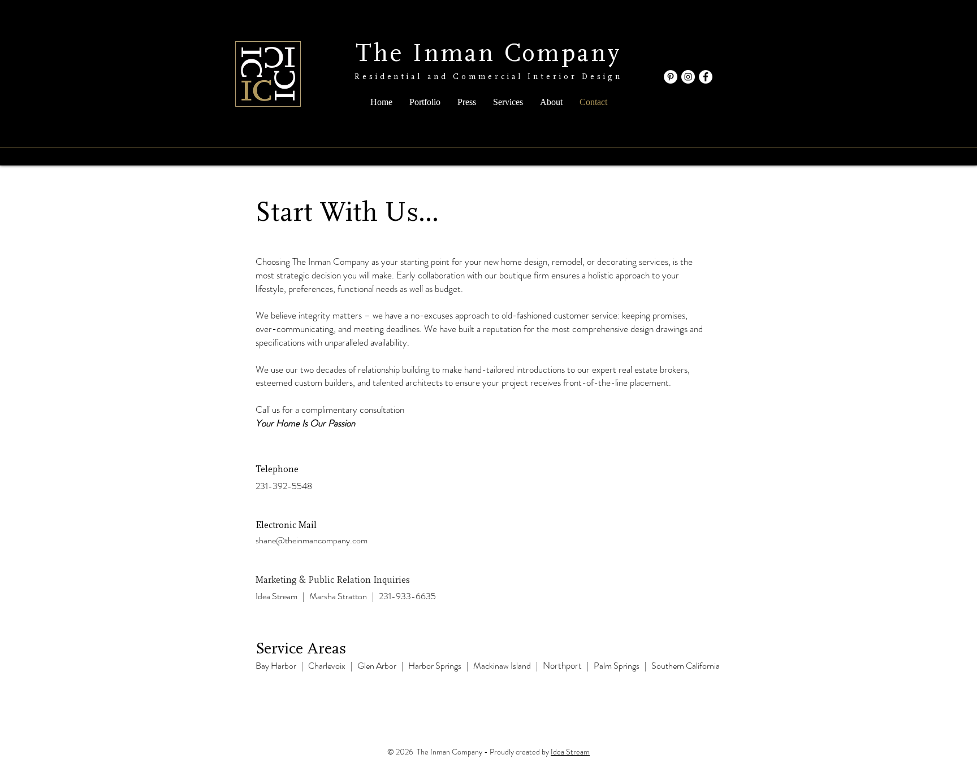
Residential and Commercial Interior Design (488, 76)
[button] (425, 102)
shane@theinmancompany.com (312, 540)
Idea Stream (570, 751)
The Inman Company (489, 53)
